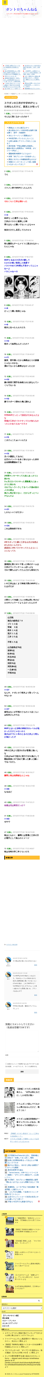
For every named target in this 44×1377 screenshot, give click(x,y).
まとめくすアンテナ (10, 1323)
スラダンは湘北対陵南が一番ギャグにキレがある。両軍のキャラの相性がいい (28, 1122)
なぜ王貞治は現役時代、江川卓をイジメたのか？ (28, 1287)
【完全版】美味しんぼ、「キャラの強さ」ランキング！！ (28, 1242)
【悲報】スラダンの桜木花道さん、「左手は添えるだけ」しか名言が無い (28, 1092)
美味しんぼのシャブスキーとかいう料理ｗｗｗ (28, 1253)
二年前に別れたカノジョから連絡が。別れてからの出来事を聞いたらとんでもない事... (12, 85)
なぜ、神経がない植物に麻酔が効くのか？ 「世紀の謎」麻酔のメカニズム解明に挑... (31, 78)
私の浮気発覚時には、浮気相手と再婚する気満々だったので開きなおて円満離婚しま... (12, 72)
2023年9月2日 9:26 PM (20, 1003)
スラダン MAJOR (11, 944)
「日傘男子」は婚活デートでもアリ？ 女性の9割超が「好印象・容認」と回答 (32, 72)
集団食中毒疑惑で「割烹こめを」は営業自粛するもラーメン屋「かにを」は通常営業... (12, 79)
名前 (6, 1055)
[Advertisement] (22, 41)
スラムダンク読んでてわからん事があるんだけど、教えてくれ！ (28, 1107)
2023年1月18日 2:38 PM (20, 958)
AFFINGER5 (35, 1374)
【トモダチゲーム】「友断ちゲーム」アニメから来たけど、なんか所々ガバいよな (27, 1277)
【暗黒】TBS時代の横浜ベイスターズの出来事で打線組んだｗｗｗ (28, 1230)
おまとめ (5, 1326)
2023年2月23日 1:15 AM (20, 973)
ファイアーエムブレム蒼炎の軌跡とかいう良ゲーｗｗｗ (28, 1265)
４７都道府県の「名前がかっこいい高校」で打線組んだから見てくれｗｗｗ (28, 1220)
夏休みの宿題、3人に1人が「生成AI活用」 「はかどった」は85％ (31, 84)
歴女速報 (5, 1318)
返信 (35, 965)
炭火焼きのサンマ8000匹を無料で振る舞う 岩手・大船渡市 (32, 67)
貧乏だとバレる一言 (10, 76)
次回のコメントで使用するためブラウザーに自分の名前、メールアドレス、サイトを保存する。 (22, 1065)
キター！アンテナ (9, 1321)
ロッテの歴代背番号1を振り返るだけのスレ (21, 1356)
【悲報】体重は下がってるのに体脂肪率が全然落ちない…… (11, 67)
